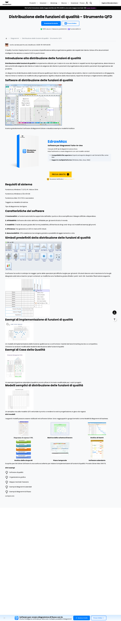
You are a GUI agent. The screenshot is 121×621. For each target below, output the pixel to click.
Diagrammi (15, 38)
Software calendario (97, 460)
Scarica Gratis (83, 618)
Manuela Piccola (22, 45)
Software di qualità (16, 472)
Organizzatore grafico (17, 477)
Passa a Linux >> (69, 179)
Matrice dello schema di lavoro (59, 438)
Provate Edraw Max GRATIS (96, 463)
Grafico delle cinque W (23, 460)
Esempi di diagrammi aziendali (20, 487)
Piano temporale (60, 460)
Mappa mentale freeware (19, 482)
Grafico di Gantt (97, 438)
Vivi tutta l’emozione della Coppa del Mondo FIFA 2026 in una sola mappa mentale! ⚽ (60, 8)
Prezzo (82, 3)
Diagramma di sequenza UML (23, 438)
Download (74, 3)
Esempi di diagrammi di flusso (20, 492)
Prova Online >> (98, 618)
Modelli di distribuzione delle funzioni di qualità (47, 347)
